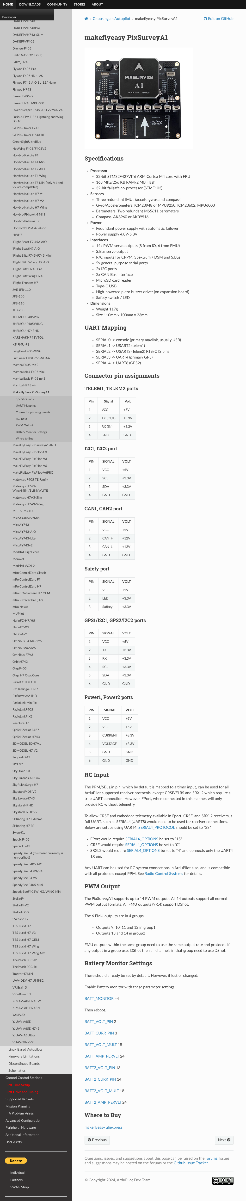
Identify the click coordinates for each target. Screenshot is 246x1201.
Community (57, 4)
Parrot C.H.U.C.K (24, 682)
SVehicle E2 (20, 919)
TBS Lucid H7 (21, 926)
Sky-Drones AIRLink (26, 778)
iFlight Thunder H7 (25, 283)
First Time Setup (18, 1085)
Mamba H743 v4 (24, 385)
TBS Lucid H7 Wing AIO (28, 953)
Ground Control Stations (24, 1078)
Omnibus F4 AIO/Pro (27, 641)
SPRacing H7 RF (23, 826)
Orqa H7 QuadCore (25, 675)
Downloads (30, 4)
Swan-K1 (18, 832)
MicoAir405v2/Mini (26, 518)
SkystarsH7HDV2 (24, 812)
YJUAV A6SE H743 (26, 1028)
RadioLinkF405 (22, 709)
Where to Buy (24, 438)
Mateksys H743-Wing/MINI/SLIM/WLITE (30, 488)
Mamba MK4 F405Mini (28, 372)
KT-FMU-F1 (20, 344)
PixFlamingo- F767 (25, 689)
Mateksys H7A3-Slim (27, 497)
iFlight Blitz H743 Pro (27, 269)
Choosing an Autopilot (111, 19)
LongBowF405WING (27, 351)
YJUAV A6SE (21, 1021)
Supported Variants (20, 1099)
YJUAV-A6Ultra (23, 1035)
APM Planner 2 (12, 54)
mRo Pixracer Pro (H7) (27, 600)
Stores (79, 4)
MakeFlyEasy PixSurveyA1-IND (34, 445)
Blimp (6, 30)
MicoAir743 (20, 524)
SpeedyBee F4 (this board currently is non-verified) (37, 855)
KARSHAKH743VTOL (27, 337)
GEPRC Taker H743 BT (28, 135)
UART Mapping (26, 405)
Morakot (18, 559)
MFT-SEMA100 (23, 511)
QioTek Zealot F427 (25, 730)
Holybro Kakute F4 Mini (28, 162)
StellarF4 (18, 898)
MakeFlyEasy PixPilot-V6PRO (32, 472)
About (97, 4)
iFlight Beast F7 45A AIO (29, 242)
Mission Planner (13, 48)
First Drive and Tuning (22, 1092)
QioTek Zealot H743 (26, 737)
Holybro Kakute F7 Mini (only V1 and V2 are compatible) (37, 185)
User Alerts (14, 1142)
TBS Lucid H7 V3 (24, 933)
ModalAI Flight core (25, 552)
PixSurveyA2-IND (24, 696)
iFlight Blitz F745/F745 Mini (31, 255)
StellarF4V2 (20, 905)
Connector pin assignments (33, 412)
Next (222, 1140)
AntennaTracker (13, 42)
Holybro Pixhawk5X (25, 221)
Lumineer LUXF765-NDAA (31, 358)
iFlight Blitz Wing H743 (28, 276)
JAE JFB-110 (21, 289)
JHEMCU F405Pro (25, 317)
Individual (17, 1173)
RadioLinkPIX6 (22, 716)
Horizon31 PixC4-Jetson (29, 228)
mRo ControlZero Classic (29, 573)
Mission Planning (18, 1106)
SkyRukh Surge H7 (25, 784)
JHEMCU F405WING (27, 324)
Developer (9, 72)
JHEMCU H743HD (25, 331)
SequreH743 (21, 757)
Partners (16, 1180)
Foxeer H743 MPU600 (28, 103)
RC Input (21, 419)
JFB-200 (18, 310)
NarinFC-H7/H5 (23, 620)
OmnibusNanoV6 (24, 648)
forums (211, 1158)
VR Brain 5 (19, 987)
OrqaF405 (19, 668)
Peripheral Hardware (21, 1127)
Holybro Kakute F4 (25, 155)
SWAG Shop (19, 1187)
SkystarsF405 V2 (24, 791)
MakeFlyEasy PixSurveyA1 (30, 392)
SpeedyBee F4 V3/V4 (27, 871)
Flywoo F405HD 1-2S (27, 76)
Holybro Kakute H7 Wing (29, 207)
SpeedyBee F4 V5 (24, 878)
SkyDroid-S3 (21, 771)
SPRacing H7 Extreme (27, 819)
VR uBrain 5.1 (21, 994)
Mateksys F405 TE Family (30, 479)
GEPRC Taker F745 (25, 128)
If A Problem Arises (20, 1113)
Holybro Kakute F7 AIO (28, 169)
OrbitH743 (20, 661)
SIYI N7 (17, 764)
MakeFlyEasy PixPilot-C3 (29, 452)
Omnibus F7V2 (22, 654)
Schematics (16, 1070)
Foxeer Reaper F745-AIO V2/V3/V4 (37, 110)
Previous (99, 1140)
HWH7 (17, 235)
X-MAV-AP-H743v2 (26, 1001)
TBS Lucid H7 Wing (25, 946)
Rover (6, 24)
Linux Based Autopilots (25, 1049)
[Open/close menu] (10, 392)
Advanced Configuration (24, 1120)
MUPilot (18, 613)
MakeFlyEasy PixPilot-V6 (29, 466)
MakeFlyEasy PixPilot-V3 (29, 459)
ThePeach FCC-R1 (25, 967)
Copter (7, 12)
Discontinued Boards (24, 1063)
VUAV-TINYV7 (23, 1042)
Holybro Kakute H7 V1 (28, 194)
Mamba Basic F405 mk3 (28, 378)
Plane (5, 18)
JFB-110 (18, 303)
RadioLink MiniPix (24, 703)
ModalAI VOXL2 (23, 566)
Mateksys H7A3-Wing (27, 504)
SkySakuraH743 (23, 798)
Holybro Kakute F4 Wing (29, 176)
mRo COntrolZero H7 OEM (31, 593)
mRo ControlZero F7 (26, 579)
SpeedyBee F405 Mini (27, 885)
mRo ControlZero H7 (26, 586)
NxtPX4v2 (19, 634)
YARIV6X (18, 1015)
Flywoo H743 (21, 89)
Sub (4, 36)
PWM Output (24, 425)
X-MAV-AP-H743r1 (26, 1008)
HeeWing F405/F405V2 (29, 148)
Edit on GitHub (220, 19)
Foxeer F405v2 (22, 96)
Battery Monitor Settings (31, 432)
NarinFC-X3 (20, 627)
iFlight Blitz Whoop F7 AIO (30, 262)
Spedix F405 (21, 839)
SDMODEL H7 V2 (25, 750)
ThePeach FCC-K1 (25, 960)
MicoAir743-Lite (24, 538)
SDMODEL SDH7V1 (26, 743)
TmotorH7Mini (22, 974)
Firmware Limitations (24, 1056)
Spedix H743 (21, 846)
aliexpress (114, 1127)
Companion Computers (17, 66)
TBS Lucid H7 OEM (25, 939)
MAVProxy (9, 60)
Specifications (25, 399)
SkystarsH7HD (22, 805)
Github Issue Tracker (191, 1163)
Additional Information (22, 1135)
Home (8, 4)
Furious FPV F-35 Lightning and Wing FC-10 (37, 119)
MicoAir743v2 (22, 545)
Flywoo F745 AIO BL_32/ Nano (34, 82)
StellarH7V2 (21, 912)
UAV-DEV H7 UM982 (28, 980)
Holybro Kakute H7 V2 (28, 201)
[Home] (86, 19)
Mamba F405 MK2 (25, 365)
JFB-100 (18, 296)
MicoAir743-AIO (24, 531)
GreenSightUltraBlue (26, 141)
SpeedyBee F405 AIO (27, 864)
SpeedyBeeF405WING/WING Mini (36, 891)
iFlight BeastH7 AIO (26, 248)
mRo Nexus (20, 607)
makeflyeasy (95, 1127)
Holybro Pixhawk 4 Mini (28, 214)
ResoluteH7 (20, 723)
